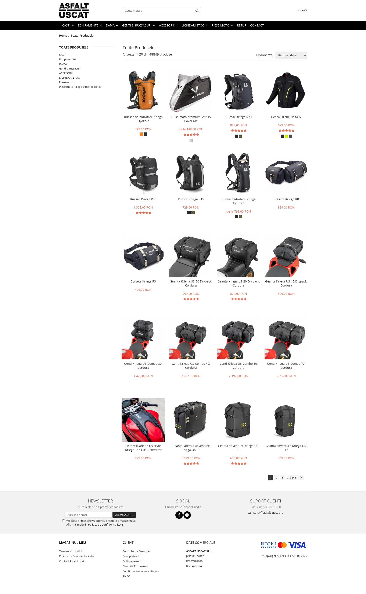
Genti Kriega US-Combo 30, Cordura (143, 366)
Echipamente (67, 59)
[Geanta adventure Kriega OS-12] (286, 420)
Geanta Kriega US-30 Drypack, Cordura (191, 283)
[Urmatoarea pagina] (301, 477)
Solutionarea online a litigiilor (141, 571)
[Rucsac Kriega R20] (238, 91)
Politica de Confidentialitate (105, 524)
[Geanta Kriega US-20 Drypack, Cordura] (238, 255)
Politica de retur (133, 561)
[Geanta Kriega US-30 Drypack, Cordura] (191, 255)
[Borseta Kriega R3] (143, 255)
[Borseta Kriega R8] (286, 173)
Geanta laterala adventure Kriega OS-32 (191, 448)
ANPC (126, 576)
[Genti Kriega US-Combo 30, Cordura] (143, 337)
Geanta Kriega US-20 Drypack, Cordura (239, 283)
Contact (257, 25)
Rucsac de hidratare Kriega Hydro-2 (143, 119)
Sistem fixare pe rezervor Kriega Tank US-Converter (143, 448)
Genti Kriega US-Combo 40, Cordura (191, 366)
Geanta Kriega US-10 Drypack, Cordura (286, 283)
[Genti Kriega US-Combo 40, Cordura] (191, 337)
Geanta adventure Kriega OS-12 (286, 448)
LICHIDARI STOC (69, 77)
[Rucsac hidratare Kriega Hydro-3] (238, 173)
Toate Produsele (82, 35)
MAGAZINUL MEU (72, 542)
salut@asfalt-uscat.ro (268, 512)
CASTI (62, 55)
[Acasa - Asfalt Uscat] (80, 10)
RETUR (241, 25)
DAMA (63, 64)
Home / (64, 35)
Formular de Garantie (136, 551)
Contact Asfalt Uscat (71, 561)
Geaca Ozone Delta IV (286, 117)
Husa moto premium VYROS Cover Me (191, 119)
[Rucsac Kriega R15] (191, 173)
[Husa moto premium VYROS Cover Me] (191, 91)
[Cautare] (197, 10)
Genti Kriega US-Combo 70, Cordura (286, 366)
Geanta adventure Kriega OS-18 (238, 448)
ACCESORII (66, 73)
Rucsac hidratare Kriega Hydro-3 (239, 201)
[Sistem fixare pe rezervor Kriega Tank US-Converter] (143, 420)
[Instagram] (187, 515)
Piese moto (66, 82)
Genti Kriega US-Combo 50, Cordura (238, 366)
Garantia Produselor (135, 566)
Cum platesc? (131, 556)
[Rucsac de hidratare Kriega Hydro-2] (143, 91)
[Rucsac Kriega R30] (143, 173)
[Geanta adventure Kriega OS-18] (238, 420)
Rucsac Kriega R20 (239, 117)
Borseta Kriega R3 (143, 281)
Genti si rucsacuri (69, 68)
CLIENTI (128, 542)
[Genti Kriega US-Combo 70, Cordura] (286, 337)
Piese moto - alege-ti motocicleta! (80, 87)
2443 (293, 478)
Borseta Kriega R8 (286, 199)
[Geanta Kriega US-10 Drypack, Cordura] (286, 255)
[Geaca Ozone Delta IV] (286, 91)
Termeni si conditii (70, 551)
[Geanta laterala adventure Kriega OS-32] (191, 420)
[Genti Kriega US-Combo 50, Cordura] (238, 337)
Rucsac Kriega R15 (191, 199)
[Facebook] (179, 515)
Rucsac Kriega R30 (143, 199)
